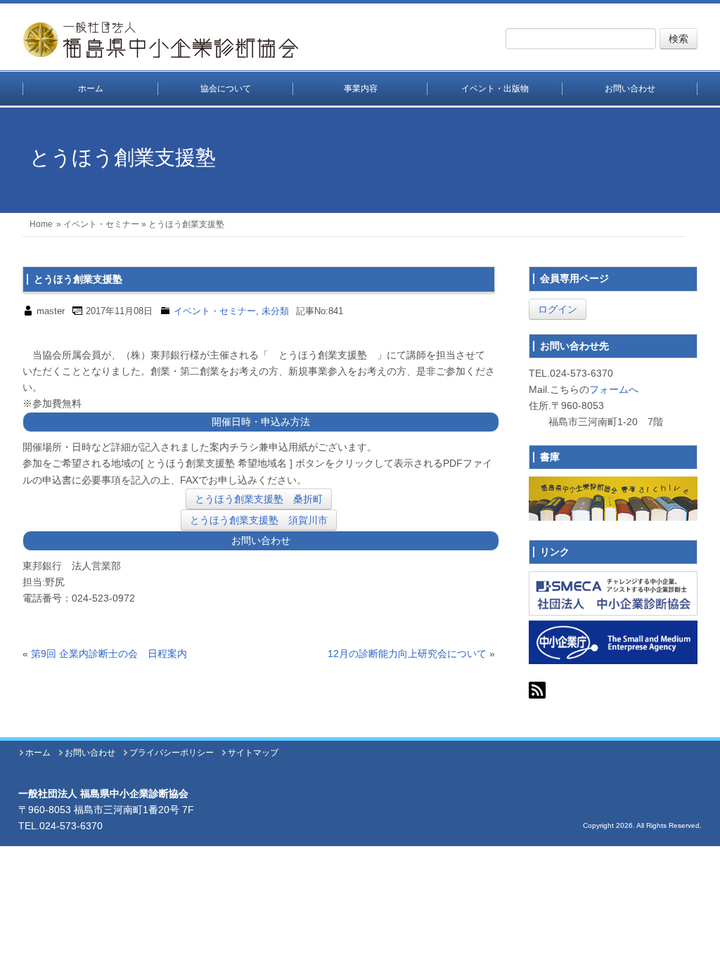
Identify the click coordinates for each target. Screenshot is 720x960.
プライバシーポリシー (171, 752)
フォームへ (613, 389)
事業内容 (361, 88)
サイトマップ (253, 752)
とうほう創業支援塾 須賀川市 (259, 520)
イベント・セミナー (101, 224)
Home (41, 224)
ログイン (557, 309)
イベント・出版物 (495, 88)
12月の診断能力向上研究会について (407, 653)
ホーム (90, 88)
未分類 (275, 311)
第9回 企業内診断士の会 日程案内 (109, 653)
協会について (225, 88)
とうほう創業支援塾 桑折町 (259, 499)
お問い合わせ (630, 88)
